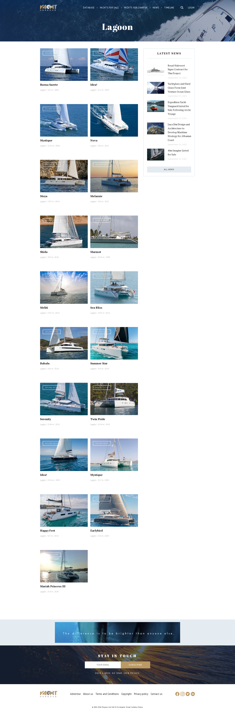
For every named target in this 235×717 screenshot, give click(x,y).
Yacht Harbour (48, 8)
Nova (93, 140)
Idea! (93, 85)
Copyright (126, 693)
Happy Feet (47, 530)
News (156, 7)
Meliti (44, 307)
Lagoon (43, 90)
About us (88, 693)
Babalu (45, 363)
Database (89, 7)
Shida (43, 252)
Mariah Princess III (52, 586)
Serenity (45, 419)
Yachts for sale (109, 7)
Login (191, 7)
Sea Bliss (96, 307)
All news (169, 169)
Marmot (95, 252)
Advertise (75, 693)
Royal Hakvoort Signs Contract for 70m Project (178, 69)
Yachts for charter (136, 7)
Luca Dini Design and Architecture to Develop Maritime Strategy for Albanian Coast (179, 132)
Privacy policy (141, 693)
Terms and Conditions (107, 693)
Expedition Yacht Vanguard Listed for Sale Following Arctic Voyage (179, 107)
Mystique (46, 140)
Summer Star (99, 363)
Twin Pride (97, 419)
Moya (43, 196)
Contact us (156, 693)
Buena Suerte (49, 85)
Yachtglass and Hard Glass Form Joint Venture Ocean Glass (179, 87)
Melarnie (96, 196)
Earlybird (96, 530)
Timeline (169, 7)
